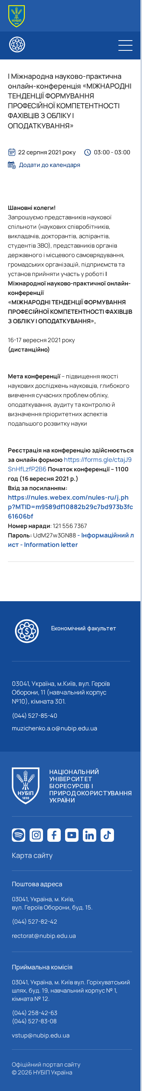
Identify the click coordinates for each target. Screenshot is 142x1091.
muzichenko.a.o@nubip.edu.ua (54, 728)
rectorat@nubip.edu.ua (44, 936)
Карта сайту (32, 855)
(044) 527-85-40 (34, 715)
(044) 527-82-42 (34, 921)
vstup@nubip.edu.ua (40, 1035)
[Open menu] (125, 45)
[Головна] (16, 16)
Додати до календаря (49, 165)
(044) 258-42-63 (34, 1013)
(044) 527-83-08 (34, 1021)
